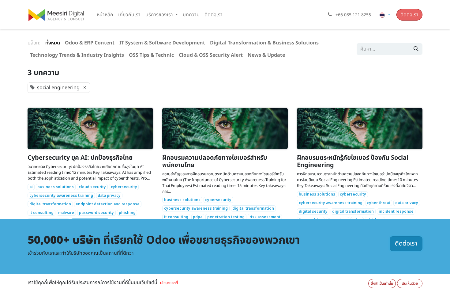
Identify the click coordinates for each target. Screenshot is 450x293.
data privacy (109, 195)
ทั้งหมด (52, 43)
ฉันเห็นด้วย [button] (410, 283)
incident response (396, 211)
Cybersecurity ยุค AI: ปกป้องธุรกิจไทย (80, 158)
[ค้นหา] (416, 49)
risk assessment (264, 217)
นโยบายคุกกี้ (169, 283)
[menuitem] (105, 15)
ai (31, 187)
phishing (127, 212)
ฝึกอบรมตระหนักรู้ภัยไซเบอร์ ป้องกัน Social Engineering (352, 161)
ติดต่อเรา (409, 14)
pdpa (197, 217)
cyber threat (378, 203)
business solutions (55, 187)
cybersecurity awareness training (61, 195)
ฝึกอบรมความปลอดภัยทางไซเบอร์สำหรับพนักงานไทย (214, 161)
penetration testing (226, 217)
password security (96, 212)
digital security (313, 211)
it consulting (41, 212)
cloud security (92, 187)
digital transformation (50, 204)
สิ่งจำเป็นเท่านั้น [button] (382, 283)
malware (66, 212)
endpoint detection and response (108, 204)
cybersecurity (124, 187)
